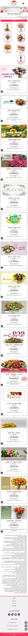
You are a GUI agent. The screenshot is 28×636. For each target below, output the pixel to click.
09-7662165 (14, 232)
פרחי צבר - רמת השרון (14, 521)
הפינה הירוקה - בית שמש (14, 462)
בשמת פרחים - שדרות (14, 491)
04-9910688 (14, 320)
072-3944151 (13, 85)
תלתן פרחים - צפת (14, 110)
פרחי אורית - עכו (14, 315)
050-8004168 (13, 173)
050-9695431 (13, 379)
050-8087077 (13, 115)
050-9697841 (13, 291)
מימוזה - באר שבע (14, 433)
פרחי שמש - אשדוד (14, 139)
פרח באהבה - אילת (14, 81)
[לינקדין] (12, 614)
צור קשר (14, 600)
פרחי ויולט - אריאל (14, 257)
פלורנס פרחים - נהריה (14, 403)
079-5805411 (14, 349)
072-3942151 (14, 144)
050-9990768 (14, 408)
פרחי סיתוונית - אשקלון (13, 169)
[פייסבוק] (9, 614)
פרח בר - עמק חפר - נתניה (13, 374)
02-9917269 (14, 466)
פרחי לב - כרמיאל (14, 198)
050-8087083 (14, 496)
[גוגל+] (18, 614)
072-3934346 (13, 261)
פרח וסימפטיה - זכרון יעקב (14, 345)
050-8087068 (13, 437)
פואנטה (14, 634)
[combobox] (14, 17)
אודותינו (14, 603)
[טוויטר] (15, 614)
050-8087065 (13, 203)
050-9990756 (13, 525)
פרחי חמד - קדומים (14, 227)
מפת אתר (14, 605)
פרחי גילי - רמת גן (14, 286)
